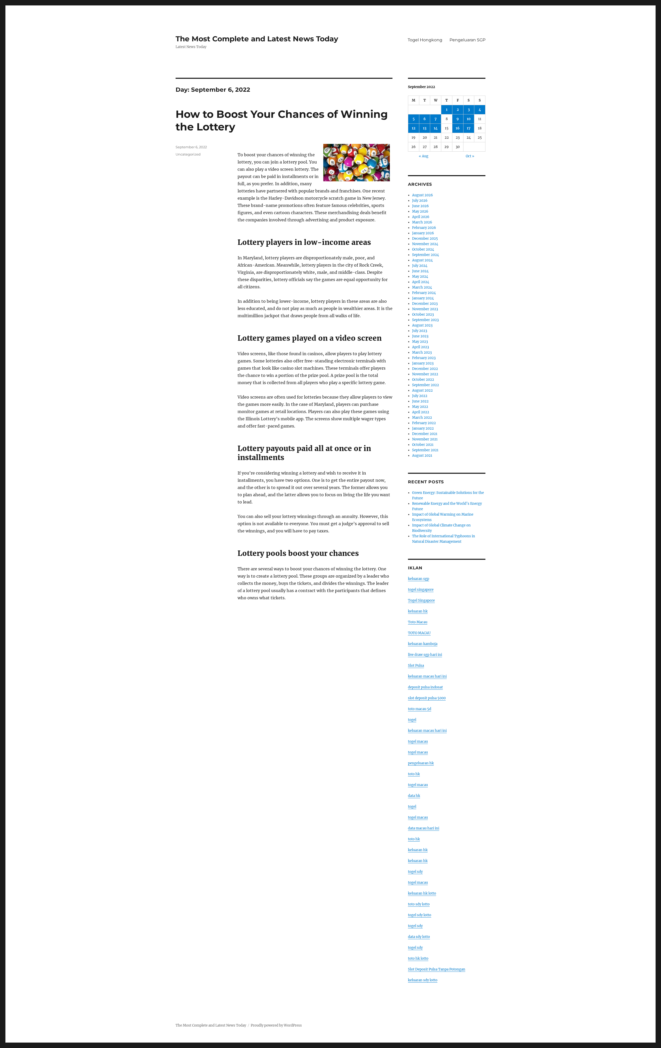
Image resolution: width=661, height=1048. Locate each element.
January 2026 (423, 233)
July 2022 (419, 396)
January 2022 (423, 428)
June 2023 (420, 336)
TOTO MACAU (419, 633)
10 (469, 119)
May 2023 (420, 341)
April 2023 (420, 347)
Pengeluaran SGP (467, 39)
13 (424, 128)
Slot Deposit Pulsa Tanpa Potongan (436, 969)
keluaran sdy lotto (422, 980)
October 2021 (423, 445)
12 (413, 128)
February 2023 (424, 358)
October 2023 (423, 314)
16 (458, 128)
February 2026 (424, 228)
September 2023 (425, 320)
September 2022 (425, 385)
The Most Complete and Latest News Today (257, 38)
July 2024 (419, 265)
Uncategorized (188, 154)
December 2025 (425, 238)
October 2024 (423, 249)
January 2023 (423, 363)
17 (468, 128)
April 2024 (420, 282)
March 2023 (422, 352)
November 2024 (425, 244)
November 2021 (425, 439)
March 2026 (422, 222)
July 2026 (420, 200)
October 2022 (423, 379)
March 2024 (422, 287)
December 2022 (425, 369)
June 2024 (420, 271)
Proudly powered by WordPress (276, 1025)
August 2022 (422, 390)
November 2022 (425, 374)
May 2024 (420, 276)
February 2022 (424, 423)
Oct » (470, 156)
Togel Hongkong (425, 39)
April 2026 (420, 217)
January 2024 (423, 298)
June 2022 (420, 401)
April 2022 (420, 412)
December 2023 (425, 303)
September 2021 (425, 450)
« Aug (423, 156)
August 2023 (422, 325)
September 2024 (425, 255)
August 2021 (422, 455)
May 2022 (420, 407)
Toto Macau (417, 622)
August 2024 (422, 260)
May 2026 (420, 211)
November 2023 (425, 309)
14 (436, 128)
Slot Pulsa (416, 665)
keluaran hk (418, 611)
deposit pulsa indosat (425, 687)
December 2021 (424, 434)
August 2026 (422, 195)
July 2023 (419, 331)
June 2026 (420, 206)
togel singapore (421, 589)
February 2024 (424, 293)
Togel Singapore (421, 600)
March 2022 (422, 417)
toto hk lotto (418, 958)
